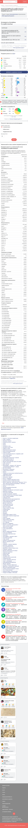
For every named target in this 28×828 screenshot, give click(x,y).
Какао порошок (6, 456)
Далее (14, 139)
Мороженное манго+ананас (9, 450)
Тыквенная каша (7, 558)
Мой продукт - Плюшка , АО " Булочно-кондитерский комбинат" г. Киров (12, 466)
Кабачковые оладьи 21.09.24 (9, 514)
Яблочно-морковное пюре (9, 567)
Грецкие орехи (6, 509)
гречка (4, 486)
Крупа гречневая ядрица (8, 484)
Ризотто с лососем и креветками (10, 438)
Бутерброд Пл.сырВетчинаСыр (21, 6)
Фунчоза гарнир (6, 506)
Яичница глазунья (7, 440)
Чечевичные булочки (8, 504)
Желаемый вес (4, 133)
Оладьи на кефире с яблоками (10, 572)
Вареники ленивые (7, 491)
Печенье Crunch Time (8, 447)
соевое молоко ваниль (8, 470)
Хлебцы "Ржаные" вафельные (10, 564)
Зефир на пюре (6, 448)
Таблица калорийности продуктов (11, 5)
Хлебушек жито (6, 497)
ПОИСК (3, 794)
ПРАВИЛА (9, 811)
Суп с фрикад (6, 522)
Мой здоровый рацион (8, 16)
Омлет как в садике (7, 527)
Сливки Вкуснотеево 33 (8, 459)
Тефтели (5, 542)
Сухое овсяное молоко (8, 460)
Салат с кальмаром (7, 561)
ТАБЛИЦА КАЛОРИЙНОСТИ (7, 796)
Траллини (5, 535)
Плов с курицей (6, 518)
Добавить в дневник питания (14, 72)
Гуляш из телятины (7, 521)
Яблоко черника (7, 563)
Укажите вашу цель (5, 125)
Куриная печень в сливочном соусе (11, 480)
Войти (25, 1)
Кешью (4, 530)
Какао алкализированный (9, 451)
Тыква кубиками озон (8, 501)
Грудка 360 (5, 510)
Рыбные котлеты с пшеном (9, 442)
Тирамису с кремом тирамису (10, 544)
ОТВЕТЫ (3, 801)
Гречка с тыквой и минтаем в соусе (11, 479)
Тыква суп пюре (6, 452)
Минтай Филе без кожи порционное (11, 499)
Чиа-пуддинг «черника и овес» (10, 536)
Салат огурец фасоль (8, 528)
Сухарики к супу (6, 446)
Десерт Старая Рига (7, 502)
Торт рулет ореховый (8, 492)
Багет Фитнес (6, 464)
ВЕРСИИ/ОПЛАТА (5, 807)
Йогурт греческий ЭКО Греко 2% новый (12, 461)
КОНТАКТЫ (11, 809)
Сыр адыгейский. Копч (8, 546)
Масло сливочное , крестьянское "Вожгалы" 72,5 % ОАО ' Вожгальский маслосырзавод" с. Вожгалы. (15, 483)
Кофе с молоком (7, 462)
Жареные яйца (6, 553)
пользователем (14, 14)
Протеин (5, 511)
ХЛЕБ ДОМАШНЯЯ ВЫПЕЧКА (9, 562)
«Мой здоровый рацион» (18, 383)
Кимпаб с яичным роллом (9, 540)
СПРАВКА (4, 805)
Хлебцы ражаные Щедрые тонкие (11, 568)
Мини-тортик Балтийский (9, 500)
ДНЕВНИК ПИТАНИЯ (5, 785)
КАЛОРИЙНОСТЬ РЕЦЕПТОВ (7, 799)
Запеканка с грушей (7, 477)
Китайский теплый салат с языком (11, 457)
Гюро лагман (6, 539)
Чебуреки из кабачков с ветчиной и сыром (13, 490)
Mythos (4, 471)
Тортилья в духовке (7, 537)
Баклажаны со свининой (8, 469)
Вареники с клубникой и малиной (11, 566)
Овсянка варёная (7, 488)
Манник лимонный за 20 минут (10, 550)
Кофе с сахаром (6, 439)
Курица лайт (6, 554)
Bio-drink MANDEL (7, 468)
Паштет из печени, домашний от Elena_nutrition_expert (10, 525)
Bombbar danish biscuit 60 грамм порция (12, 495)
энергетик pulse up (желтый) (9, 557)
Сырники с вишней (7, 549)
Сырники (5, 517)
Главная (2, 5)
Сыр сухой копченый (8, 505)
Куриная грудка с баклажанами (10, 571)
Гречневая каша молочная (9, 533)
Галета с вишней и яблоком (9, 559)
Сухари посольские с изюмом (10, 493)
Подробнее (12, 378)
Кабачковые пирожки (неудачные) (11, 515)
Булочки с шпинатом (8, 545)
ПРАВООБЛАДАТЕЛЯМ (6, 803)
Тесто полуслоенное (7, 570)
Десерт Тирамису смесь (8, 541)
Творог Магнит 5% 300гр (8, 519)
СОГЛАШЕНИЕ (4, 811)
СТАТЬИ (3, 792)
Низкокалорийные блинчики (9, 487)
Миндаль (5, 513)
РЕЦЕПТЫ (4, 787)
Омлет (4, 444)
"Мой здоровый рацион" (18, 47)
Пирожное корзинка (7, 552)
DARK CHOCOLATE (7, 475)
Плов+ (4, 443)
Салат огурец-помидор (8, 496)
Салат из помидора (7, 532)
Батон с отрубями (7, 478)
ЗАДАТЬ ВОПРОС (5, 809)
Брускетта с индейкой (8, 523)
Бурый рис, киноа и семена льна (10, 548)
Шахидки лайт (6, 555)
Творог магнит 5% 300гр (8, 508)
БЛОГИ (3, 790)
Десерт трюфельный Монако (9, 531)
